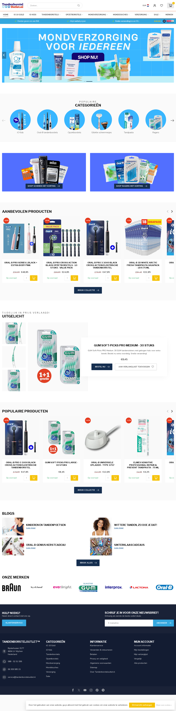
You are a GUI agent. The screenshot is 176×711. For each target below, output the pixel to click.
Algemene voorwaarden (100, 663)
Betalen (93, 654)
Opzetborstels (73, 14)
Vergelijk (138, 658)
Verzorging (141, 14)
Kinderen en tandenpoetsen (46, 524)
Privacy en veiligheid (99, 658)
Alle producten (140, 663)
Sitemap (93, 667)
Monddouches (120, 14)
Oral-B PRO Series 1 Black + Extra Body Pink (20, 263)
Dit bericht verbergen (142, 705)
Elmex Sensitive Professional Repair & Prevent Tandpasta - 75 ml (143, 465)
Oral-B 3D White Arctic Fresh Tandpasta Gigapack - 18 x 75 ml (143, 265)
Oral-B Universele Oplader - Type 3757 (102, 463)
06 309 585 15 (14, 669)
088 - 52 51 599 (15, 661)
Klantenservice (14, 623)
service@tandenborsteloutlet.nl (22, 677)
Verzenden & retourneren (101, 650)
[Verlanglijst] (161, 5)
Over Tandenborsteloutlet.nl (102, 672)
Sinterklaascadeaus (129, 544)
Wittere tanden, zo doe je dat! (135, 524)
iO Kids (32, 14)
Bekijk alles (86, 562)
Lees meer (31, 528)
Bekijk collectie (86, 290)
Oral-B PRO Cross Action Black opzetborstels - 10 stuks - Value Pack (61, 265)
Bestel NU (100, 366)
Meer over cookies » (164, 705)
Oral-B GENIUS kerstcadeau (46, 544)
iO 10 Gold (19, 14)
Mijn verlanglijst (141, 654)
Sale (156, 14)
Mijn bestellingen (141, 650)
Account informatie (142, 645)
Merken (169, 14)
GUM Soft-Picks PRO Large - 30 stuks (61, 463)
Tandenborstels (50, 14)
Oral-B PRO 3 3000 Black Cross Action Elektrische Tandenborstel (102, 265)
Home (5, 14)
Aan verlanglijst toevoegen (134, 366)
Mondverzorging (97, 14)
